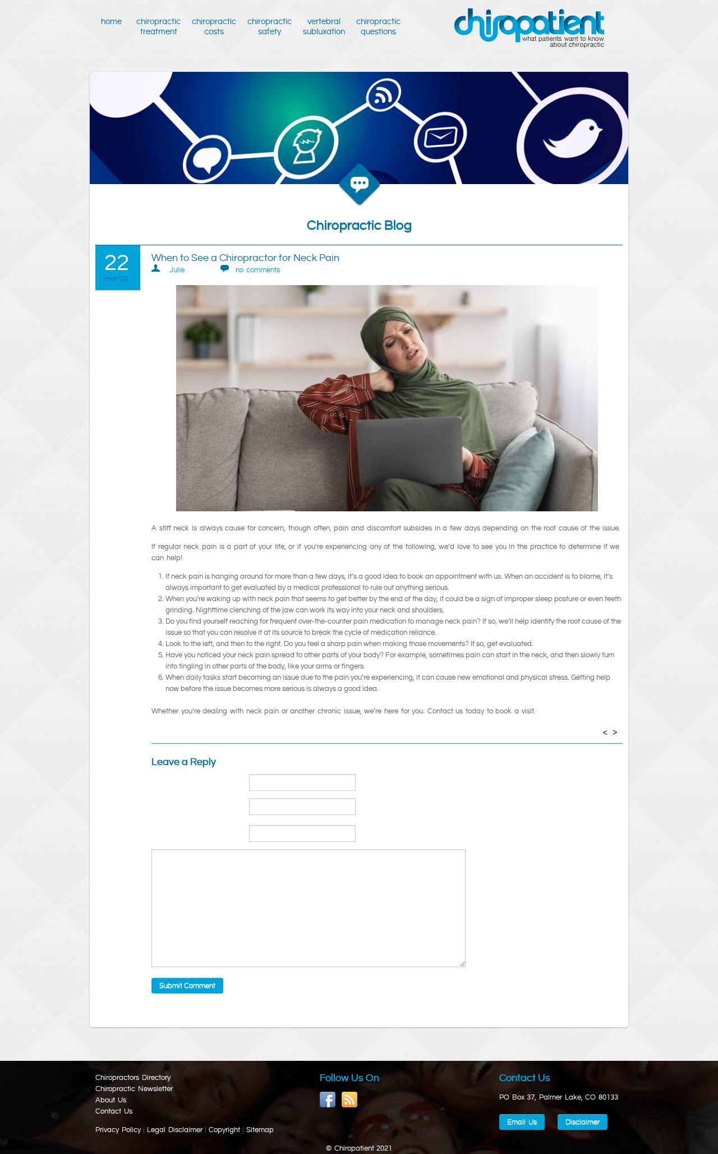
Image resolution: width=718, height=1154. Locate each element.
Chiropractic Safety (269, 26)
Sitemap (260, 1130)
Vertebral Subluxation (324, 26)
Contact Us (113, 1111)
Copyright (224, 1130)
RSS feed (350, 1100)
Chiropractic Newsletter (134, 1089)
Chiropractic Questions (378, 26)
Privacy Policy (118, 1130)
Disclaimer (582, 1122)
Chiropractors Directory (133, 1078)
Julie (177, 270)
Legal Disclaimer (174, 1130)
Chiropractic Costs (214, 26)
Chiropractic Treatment (158, 26)
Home (113, 21)
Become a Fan (328, 1100)
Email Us (522, 1122)
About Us (110, 1100)
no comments (258, 270)
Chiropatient (529, 28)
